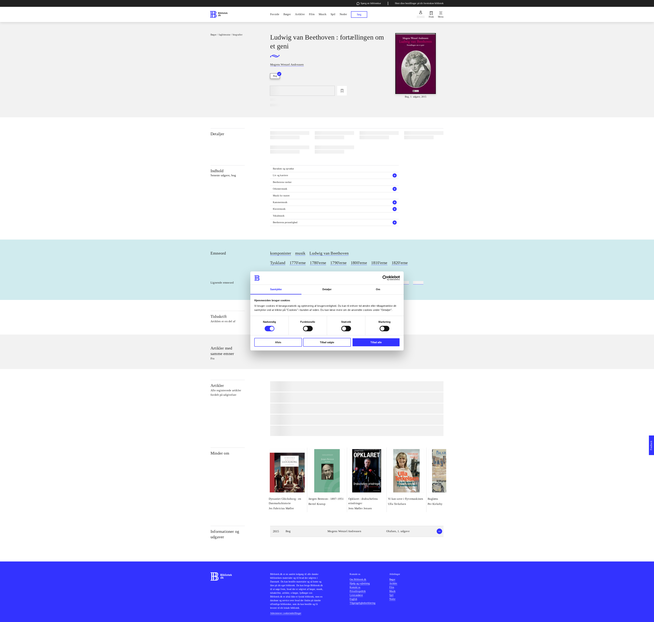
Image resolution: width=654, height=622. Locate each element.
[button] (334, 175)
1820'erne (400, 263)
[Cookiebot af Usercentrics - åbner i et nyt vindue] (385, 277)
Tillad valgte (327, 342)
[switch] (308, 328)
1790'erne (338, 263)
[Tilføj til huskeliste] (342, 90)
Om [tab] (378, 289)
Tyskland (277, 263)
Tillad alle (376, 342)
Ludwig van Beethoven (329, 253)
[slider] (415, 66)
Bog (275, 76)
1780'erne (318, 263)
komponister (280, 253)
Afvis (278, 342)
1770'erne (298, 263)
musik (300, 253)
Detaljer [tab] (327, 289)
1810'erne (379, 263)
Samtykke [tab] (276, 289)
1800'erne (359, 263)
